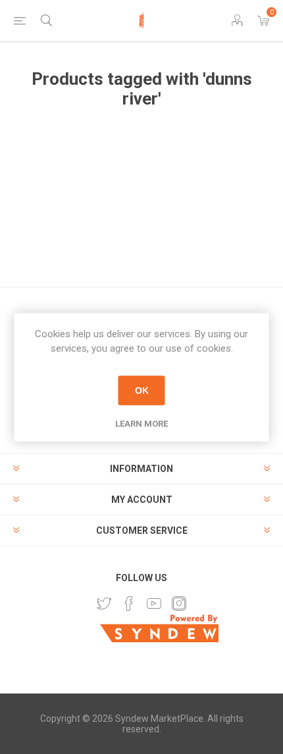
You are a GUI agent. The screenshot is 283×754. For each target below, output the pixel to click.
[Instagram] (179, 603)
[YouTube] (154, 603)
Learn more (141, 423)
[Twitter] (104, 603)
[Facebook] (129, 603)
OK (142, 390)
